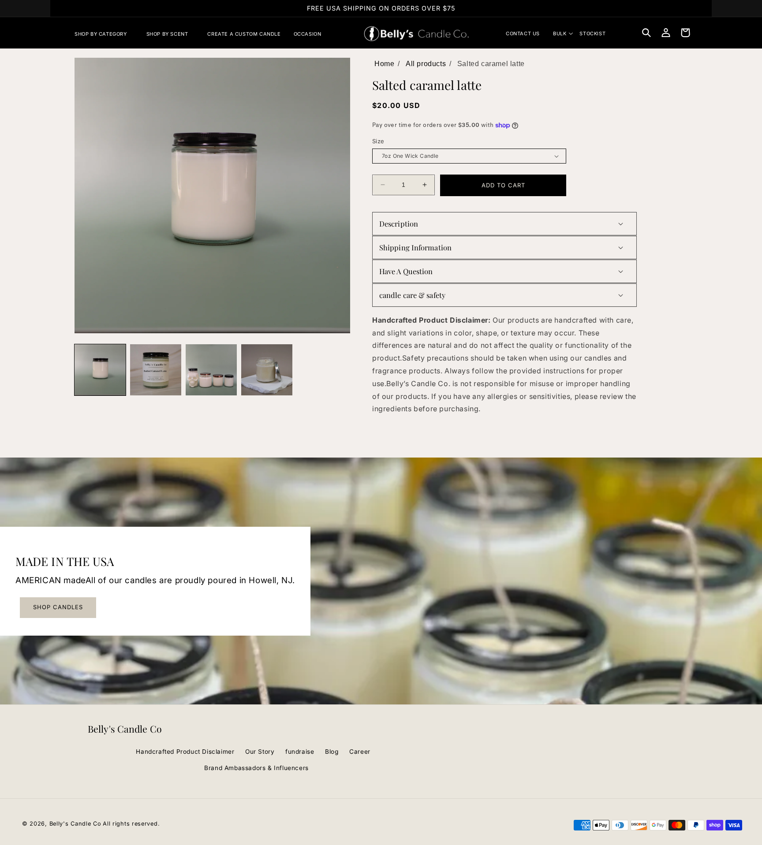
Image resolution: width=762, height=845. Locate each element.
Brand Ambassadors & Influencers (256, 767)
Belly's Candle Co (75, 823)
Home (384, 63)
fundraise (299, 751)
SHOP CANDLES (58, 606)
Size (378, 141)
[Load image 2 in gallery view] (155, 369)
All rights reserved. (131, 823)
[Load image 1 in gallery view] (100, 369)
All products (426, 63)
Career (359, 751)
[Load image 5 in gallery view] (266, 369)
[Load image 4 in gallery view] (211, 369)
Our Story (259, 751)
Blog (331, 751)
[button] (104, 34)
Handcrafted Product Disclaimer (185, 751)
